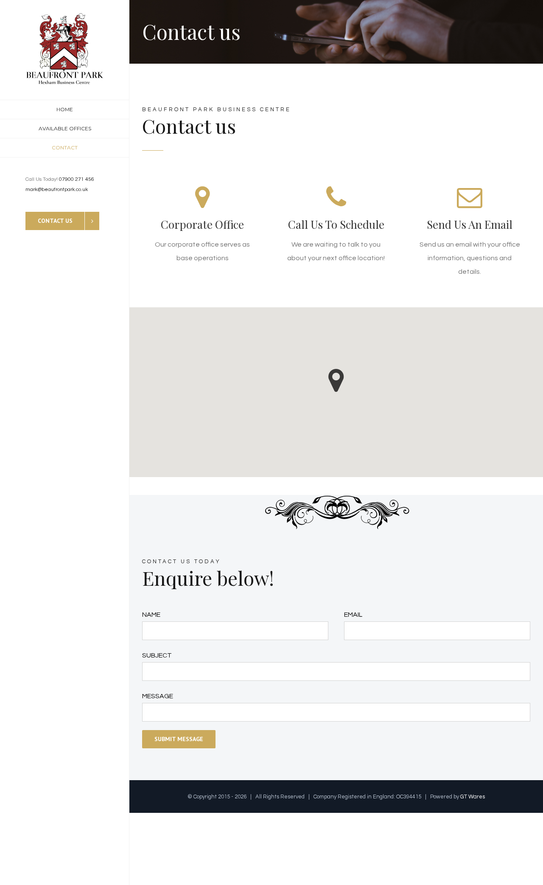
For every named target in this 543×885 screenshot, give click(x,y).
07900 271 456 (76, 179)
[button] (336, 380)
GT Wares (472, 797)
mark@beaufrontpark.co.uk (56, 189)
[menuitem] (64, 109)
